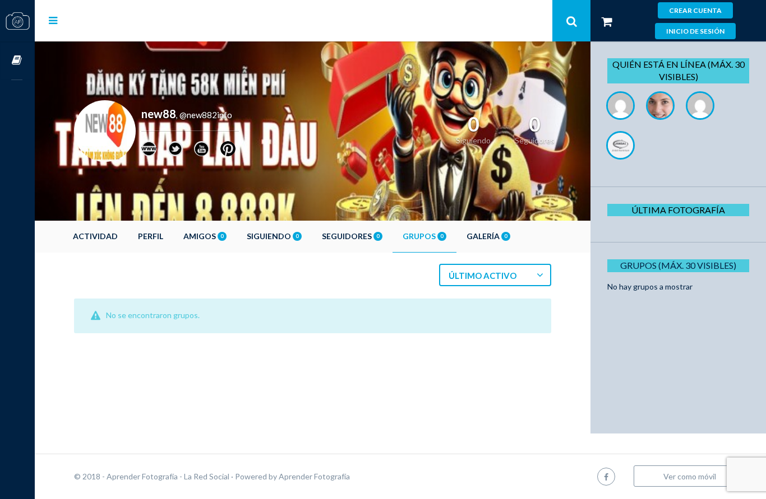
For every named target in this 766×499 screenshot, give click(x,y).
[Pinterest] (228, 148)
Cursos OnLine (17, 60)
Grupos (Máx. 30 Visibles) (678, 265)
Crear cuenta (695, 10)
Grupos (423, 236)
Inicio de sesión (695, 31)
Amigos (203, 236)
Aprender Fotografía (314, 476)
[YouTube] (201, 148)
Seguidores (350, 236)
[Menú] (53, 20)
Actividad (95, 236)
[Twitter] (175, 148)
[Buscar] (571, 20)
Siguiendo (272, 236)
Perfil (150, 236)
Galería (487, 236)
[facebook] (606, 476)
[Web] (148, 148)
